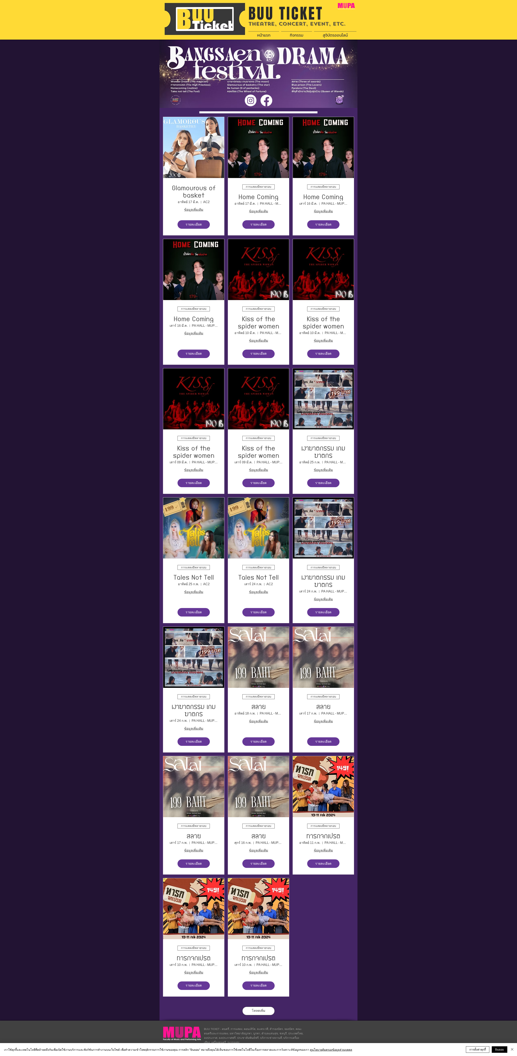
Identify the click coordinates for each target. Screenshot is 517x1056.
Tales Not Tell (193, 577)
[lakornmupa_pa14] (250, 100)
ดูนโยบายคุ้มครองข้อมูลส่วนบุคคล (331, 1050)
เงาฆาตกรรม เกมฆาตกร (323, 452)
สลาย (258, 706)
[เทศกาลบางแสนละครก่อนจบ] (266, 100)
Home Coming (258, 197)
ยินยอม (499, 1049)
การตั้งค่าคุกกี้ (477, 1049)
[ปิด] (512, 1049)
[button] (296, 33)
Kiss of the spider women (258, 322)
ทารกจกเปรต (323, 836)
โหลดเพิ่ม (258, 1010)
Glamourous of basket (193, 191)
